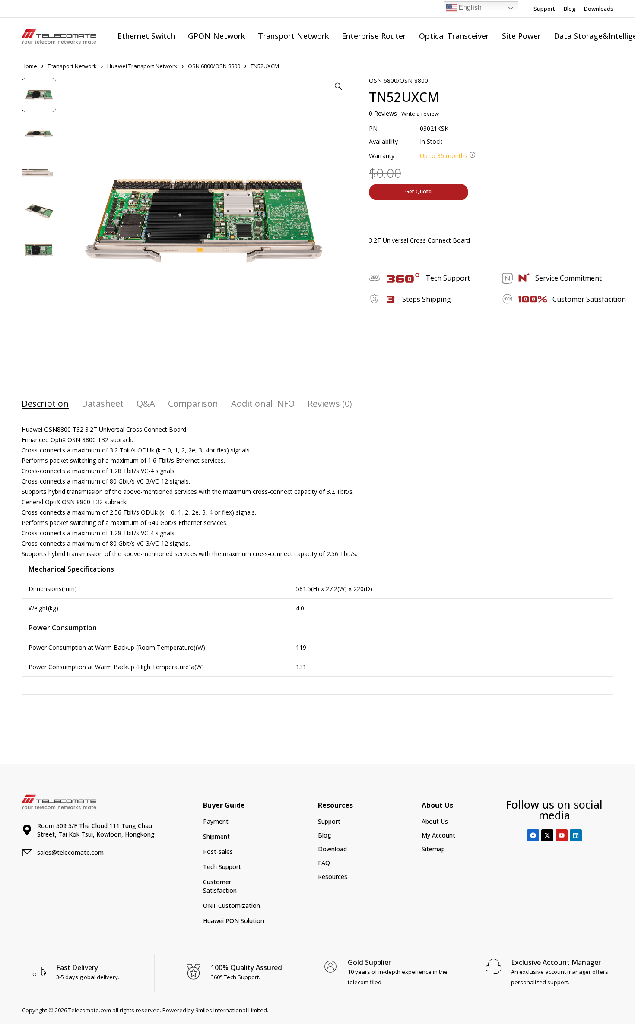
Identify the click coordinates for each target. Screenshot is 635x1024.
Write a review (420, 114)
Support (544, 9)
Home (29, 66)
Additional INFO (263, 403)
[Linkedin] (576, 835)
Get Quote (418, 191)
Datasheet (103, 403)
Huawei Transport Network (142, 66)
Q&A (146, 403)
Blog (569, 9)
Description (45, 403)
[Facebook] (533, 835)
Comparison (193, 403)
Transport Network (72, 66)
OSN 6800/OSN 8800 (214, 66)
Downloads (598, 9)
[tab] (45, 403)
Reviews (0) (330, 403)
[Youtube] (562, 835)
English (469, 7)
